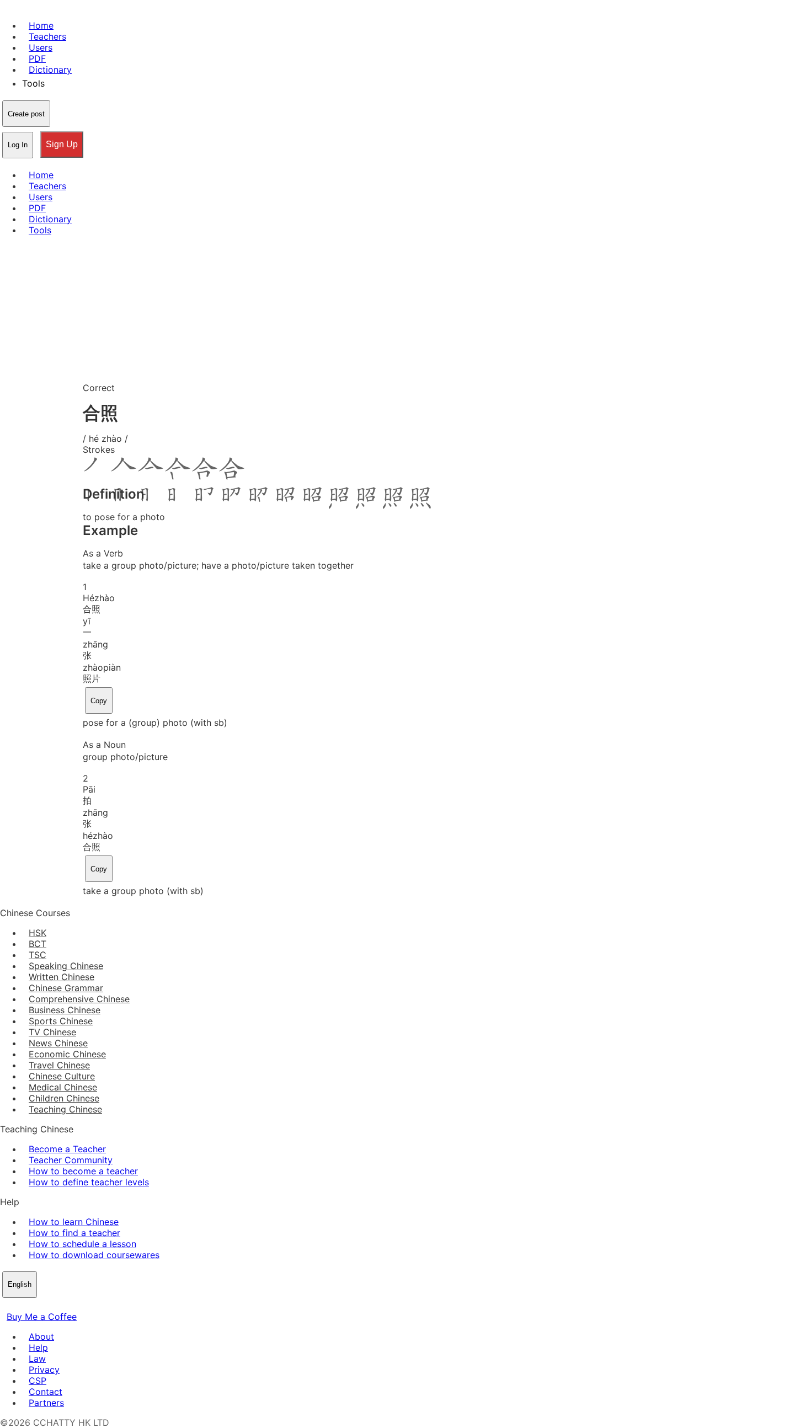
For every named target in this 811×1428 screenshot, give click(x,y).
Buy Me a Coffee (42, 1316)
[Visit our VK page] (33, 1305)
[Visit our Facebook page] (6, 1305)
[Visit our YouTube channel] (46, 1305)
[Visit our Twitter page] (19, 1305)
